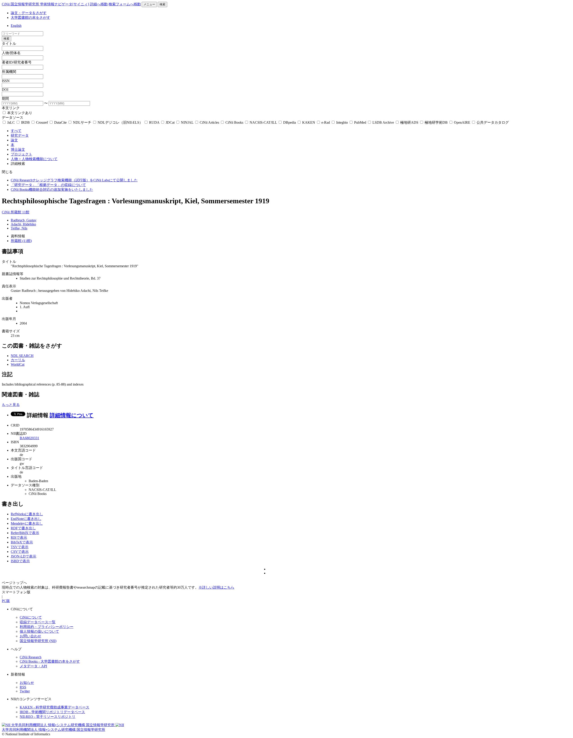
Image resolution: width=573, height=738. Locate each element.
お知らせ (27, 683)
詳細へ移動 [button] (99, 4)
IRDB (25, 122)
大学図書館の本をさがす (30, 17)
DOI (5, 89)
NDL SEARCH (22, 356)
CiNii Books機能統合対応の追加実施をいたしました (52, 189)
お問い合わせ (30, 636)
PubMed (360, 122)
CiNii (6, 212)
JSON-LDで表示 (23, 556)
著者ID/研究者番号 (17, 62)
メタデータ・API (33, 666)
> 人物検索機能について (38, 159)
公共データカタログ (492, 122)
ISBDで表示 (20, 561)
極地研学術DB (436, 122)
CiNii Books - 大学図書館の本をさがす (50, 661)
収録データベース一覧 (38, 622)
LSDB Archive (383, 122)
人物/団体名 (11, 53)
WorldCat (17, 364)
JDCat (170, 122)
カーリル (18, 360)
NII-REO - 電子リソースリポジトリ (47, 717)
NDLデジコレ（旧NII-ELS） (120, 122)
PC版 (6, 601)
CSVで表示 (20, 552)
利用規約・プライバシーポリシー (46, 627)
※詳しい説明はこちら (216, 587)
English (16, 26)
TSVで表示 (19, 547)
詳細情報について (72, 415)
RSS (23, 687)
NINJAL (187, 122)
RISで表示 (19, 537)
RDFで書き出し (23, 528)
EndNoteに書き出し (26, 519)
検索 (162, 4)
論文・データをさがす (29, 13)
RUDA (154, 122)
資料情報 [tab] (18, 236)
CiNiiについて (31, 617)
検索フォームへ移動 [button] (125, 4)
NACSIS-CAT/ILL (263, 122)
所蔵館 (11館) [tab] (21, 241)
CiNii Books (234, 122)
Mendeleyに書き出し (27, 523)
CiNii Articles (209, 122)
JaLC (11, 122)
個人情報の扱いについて (39, 631)
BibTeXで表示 (22, 542)
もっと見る (11, 405)
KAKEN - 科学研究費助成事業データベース (54, 707)
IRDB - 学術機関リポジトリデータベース (52, 712)
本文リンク (11, 108)
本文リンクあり (19, 113)
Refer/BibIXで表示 (25, 533)
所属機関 (9, 72)
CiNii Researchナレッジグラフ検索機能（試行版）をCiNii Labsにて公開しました (74, 180)
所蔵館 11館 (20, 212)
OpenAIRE (462, 122)
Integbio (342, 122)
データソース (12, 117)
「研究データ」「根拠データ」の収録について (48, 185)
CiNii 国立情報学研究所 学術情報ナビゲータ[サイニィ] (45, 4)
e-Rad (326, 122)
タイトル (9, 43)
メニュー (149, 4)
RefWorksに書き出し (27, 514)
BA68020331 (29, 438)
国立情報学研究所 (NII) (38, 641)
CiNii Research (30, 657)
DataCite (60, 122)
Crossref (42, 122)
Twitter (25, 691)
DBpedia (289, 122)
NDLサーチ (82, 122)
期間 (5, 98)
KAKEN (308, 122)
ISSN (6, 81)
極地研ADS (409, 122)
